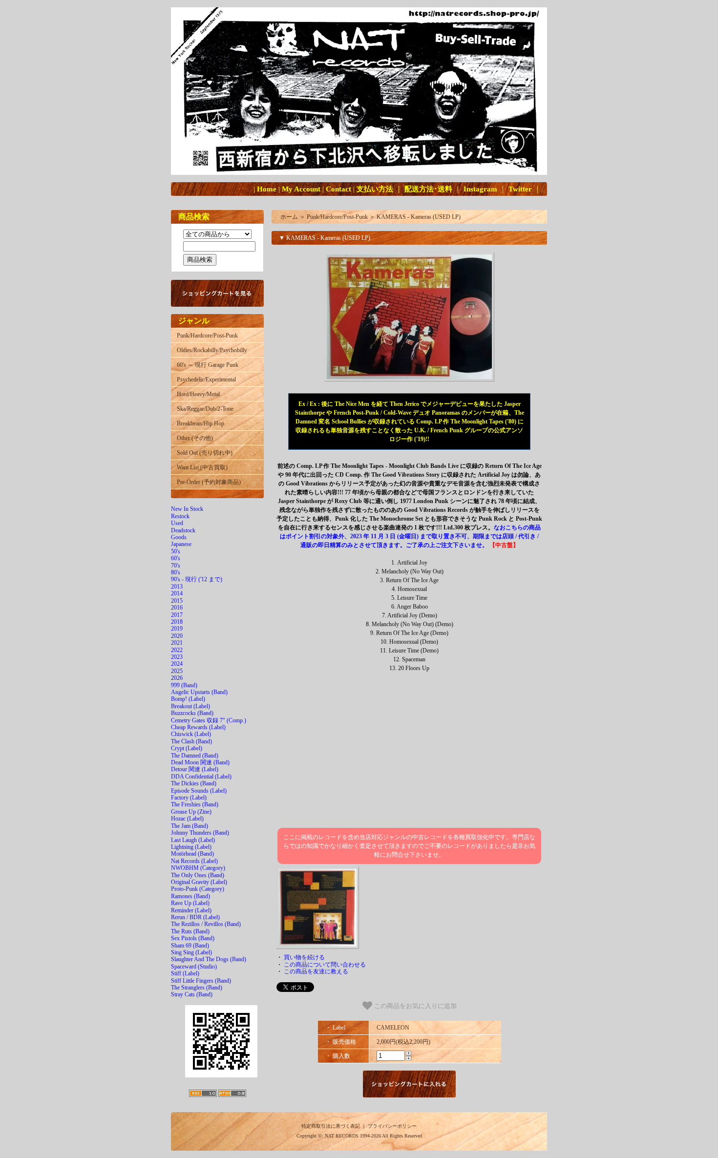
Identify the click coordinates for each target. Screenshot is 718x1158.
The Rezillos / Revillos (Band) (206, 924)
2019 (177, 628)
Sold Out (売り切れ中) (204, 452)
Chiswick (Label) (191, 734)
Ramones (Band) (190, 896)
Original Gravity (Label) (199, 882)
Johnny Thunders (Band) (200, 832)
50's (175, 551)
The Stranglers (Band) (196, 987)
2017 (177, 614)
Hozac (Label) (187, 818)
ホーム (289, 216)
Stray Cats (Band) (191, 994)
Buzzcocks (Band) (192, 713)
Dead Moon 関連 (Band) (200, 762)
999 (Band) (184, 685)
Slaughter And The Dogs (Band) (208, 959)
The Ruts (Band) (190, 931)
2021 (177, 642)
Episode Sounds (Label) (199, 790)
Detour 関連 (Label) (194, 769)
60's (175, 558)
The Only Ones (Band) (197, 875)
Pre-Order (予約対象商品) (209, 482)
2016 (177, 607)
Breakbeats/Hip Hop (200, 423)
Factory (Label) (189, 797)
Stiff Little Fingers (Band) (201, 980)
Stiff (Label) (185, 973)
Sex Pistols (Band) (192, 938)
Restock (180, 516)
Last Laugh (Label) (193, 840)
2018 (177, 621)
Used (177, 523)
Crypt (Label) (186, 748)
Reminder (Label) (191, 910)
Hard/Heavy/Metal (198, 394)
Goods (179, 537)
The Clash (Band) (191, 741)
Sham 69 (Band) (190, 945)
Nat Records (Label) (194, 861)
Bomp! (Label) (188, 698)
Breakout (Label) (190, 706)
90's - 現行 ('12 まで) (196, 579)
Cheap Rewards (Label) (198, 727)
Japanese (181, 544)
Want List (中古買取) (202, 467)
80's (175, 572)
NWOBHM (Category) (198, 867)
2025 (177, 671)
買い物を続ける (304, 957)
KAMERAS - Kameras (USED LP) (419, 216)
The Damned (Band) (194, 755)
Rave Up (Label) (190, 903)
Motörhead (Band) (192, 853)
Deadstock (183, 530)
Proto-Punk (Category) (197, 888)
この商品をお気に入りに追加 (414, 1006)
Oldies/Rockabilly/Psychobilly (212, 350)
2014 (177, 593)
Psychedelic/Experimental (206, 379)
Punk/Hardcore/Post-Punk (207, 335)
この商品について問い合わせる (325, 964)
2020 (177, 635)
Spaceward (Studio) (194, 966)
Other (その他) (195, 438)
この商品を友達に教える (316, 971)
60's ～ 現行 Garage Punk (207, 364)
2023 (177, 656)
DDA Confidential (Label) (201, 776)
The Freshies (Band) (194, 804)
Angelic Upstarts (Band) (199, 692)
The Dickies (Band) (193, 783)
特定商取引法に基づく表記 (330, 1126)
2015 (177, 600)
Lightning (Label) (191, 846)
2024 (177, 663)
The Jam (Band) (189, 825)
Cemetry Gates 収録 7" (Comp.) (208, 720)
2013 (177, 586)
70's (175, 565)
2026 (177, 677)
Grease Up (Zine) (191, 811)
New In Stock (187, 508)
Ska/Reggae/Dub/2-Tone (205, 408)
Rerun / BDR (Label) (195, 917)
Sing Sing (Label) (191, 952)
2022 (177, 650)
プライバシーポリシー (392, 1126)
